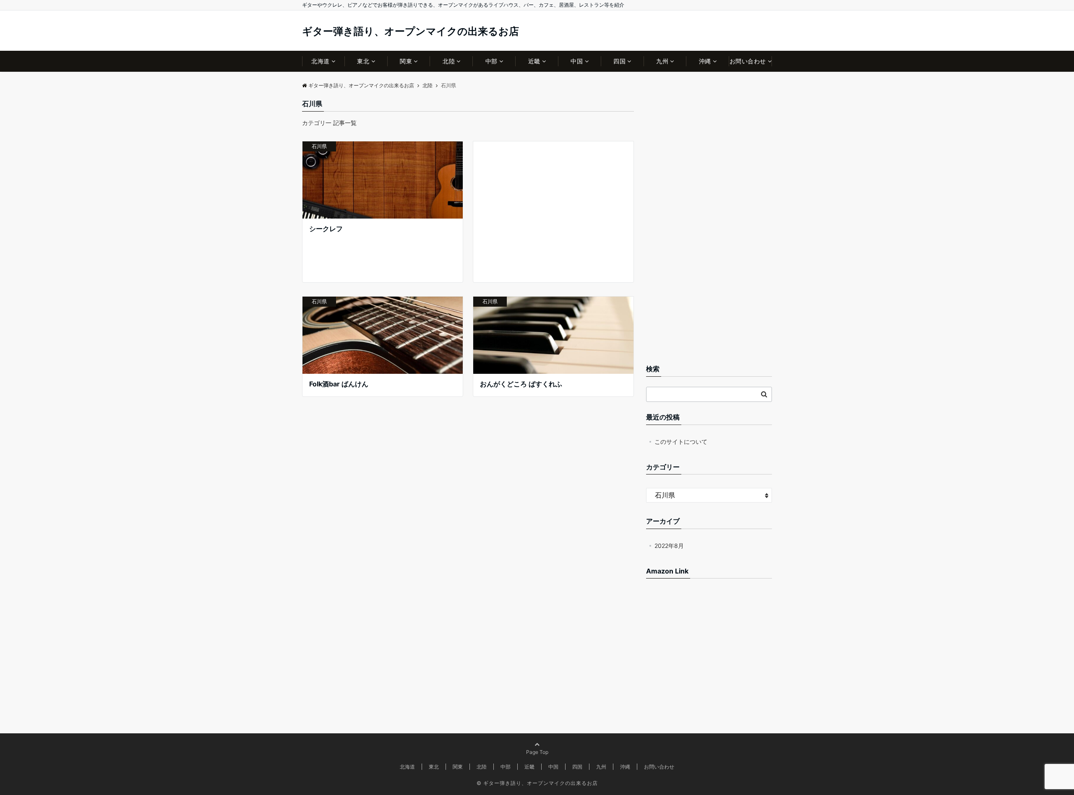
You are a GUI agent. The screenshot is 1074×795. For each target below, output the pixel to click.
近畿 (534, 61)
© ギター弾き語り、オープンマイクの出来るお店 (537, 783)
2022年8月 (669, 545)
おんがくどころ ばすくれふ (521, 384)
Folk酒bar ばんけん (338, 384)
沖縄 (705, 61)
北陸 (449, 61)
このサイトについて (680, 441)
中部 (491, 61)
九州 (662, 61)
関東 (406, 61)
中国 (577, 61)
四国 (619, 61)
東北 (363, 61)
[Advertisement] (553, 211)
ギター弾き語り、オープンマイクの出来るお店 (410, 31)
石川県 (319, 146)
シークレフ (326, 228)
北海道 (320, 61)
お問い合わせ (748, 61)
